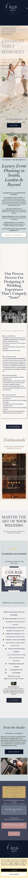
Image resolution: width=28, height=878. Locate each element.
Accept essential (14, 874)
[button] (26, 8)
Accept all (14, 870)
